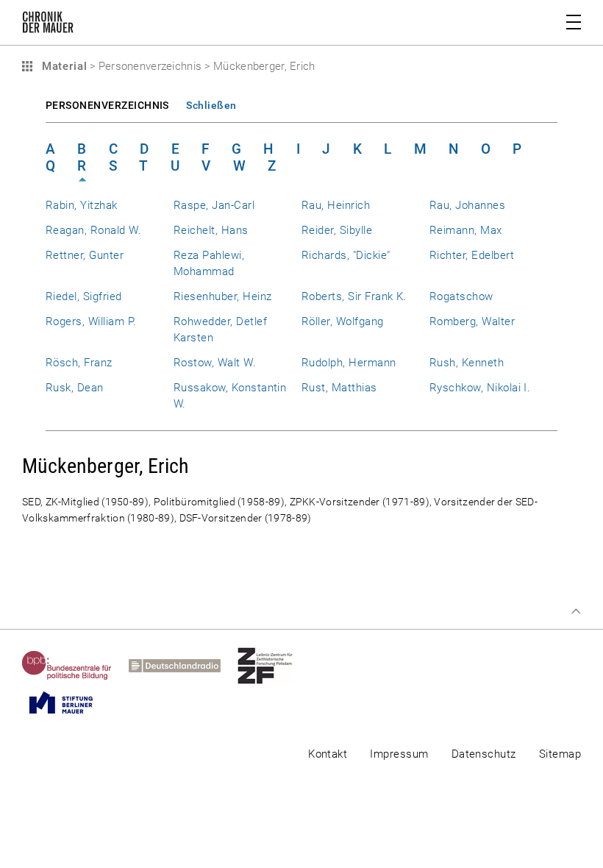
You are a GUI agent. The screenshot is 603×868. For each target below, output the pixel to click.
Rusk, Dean (75, 387)
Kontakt (327, 754)
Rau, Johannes (467, 205)
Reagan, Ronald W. (93, 230)
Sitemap (560, 754)
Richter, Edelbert (471, 255)
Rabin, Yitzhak (82, 205)
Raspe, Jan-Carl (214, 205)
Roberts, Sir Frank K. (354, 296)
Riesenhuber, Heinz (222, 296)
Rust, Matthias (339, 387)
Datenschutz (484, 754)
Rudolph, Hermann (349, 362)
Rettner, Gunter (85, 255)
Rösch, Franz (79, 362)
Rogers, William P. (91, 321)
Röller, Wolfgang (343, 321)
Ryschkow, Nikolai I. (479, 387)
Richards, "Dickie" (346, 255)
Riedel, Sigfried (84, 296)
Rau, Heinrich (336, 205)
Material (62, 66)
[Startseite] (48, 25)
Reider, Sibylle (337, 230)
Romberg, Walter (472, 321)
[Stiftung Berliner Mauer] (69, 702)
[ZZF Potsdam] (274, 665)
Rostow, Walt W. (215, 362)
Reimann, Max (465, 230)
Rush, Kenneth (466, 362)
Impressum (399, 754)
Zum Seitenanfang (576, 611)
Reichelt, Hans (211, 230)
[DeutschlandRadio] (183, 665)
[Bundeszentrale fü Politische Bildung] (75, 665)
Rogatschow (461, 296)
